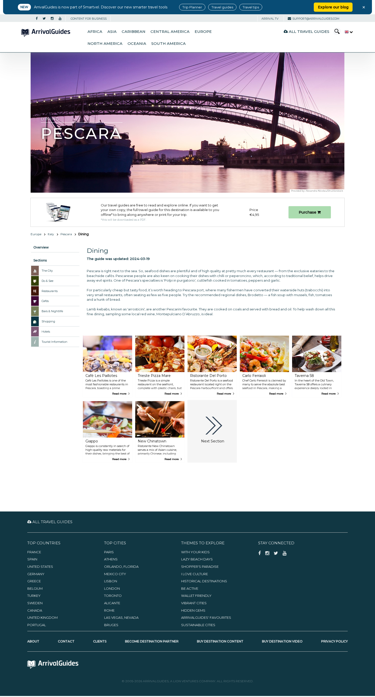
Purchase (308, 212)
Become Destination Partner (152, 641)
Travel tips (251, 7)
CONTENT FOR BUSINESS (89, 18)
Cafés (45, 301)
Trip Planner (192, 7)
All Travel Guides (308, 31)
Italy (51, 234)
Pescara (66, 234)
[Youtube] (60, 18)
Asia (112, 31)
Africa (95, 31)
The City (47, 270)
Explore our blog (333, 7)
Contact (66, 641)
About (33, 641)
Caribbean (133, 31)
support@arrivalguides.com (315, 18)
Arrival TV (270, 18)
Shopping (48, 321)
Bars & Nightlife (52, 311)
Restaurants (50, 291)
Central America (170, 31)
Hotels (46, 331)
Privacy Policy (334, 641)
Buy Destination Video (282, 641)
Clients (99, 641)
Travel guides (222, 7)
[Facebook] (37, 18)
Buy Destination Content (220, 641)
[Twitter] (44, 18)
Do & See (47, 281)
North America (105, 43)
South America (168, 43)
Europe (203, 31)
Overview (41, 247)
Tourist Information (54, 342)
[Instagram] (52, 18)
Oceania (137, 43)
